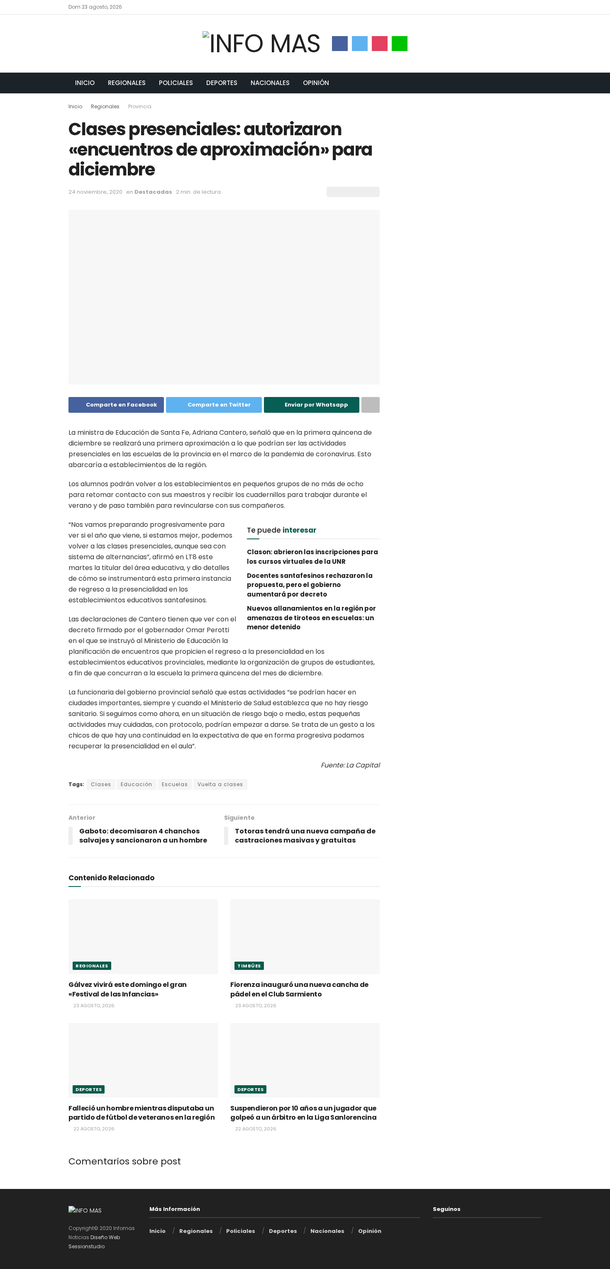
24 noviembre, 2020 (95, 192)
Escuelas (175, 784)
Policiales (176, 82)
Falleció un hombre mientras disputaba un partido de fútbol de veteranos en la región (141, 1112)
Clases (101, 784)
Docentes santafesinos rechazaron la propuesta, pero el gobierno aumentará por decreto (310, 585)
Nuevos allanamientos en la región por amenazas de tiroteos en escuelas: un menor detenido (311, 617)
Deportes (221, 82)
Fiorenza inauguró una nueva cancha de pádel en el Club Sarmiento (299, 989)
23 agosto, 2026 (93, 1005)
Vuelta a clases (220, 784)
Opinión (316, 82)
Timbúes (249, 965)
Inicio (85, 82)
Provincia (139, 106)
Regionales (127, 82)
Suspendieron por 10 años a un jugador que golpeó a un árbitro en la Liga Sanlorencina (303, 1112)
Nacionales (270, 82)
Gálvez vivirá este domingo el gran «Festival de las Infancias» (127, 989)
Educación (136, 784)
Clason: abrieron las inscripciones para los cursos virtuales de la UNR (312, 556)
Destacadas (153, 192)
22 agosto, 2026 (93, 1128)
